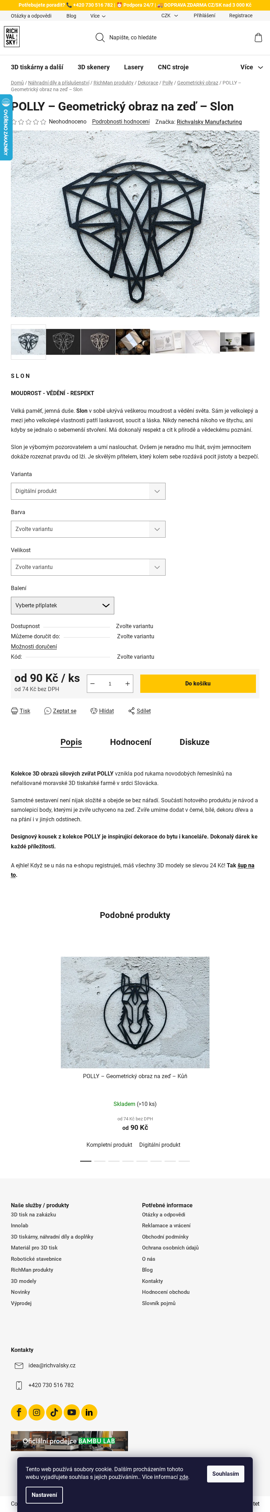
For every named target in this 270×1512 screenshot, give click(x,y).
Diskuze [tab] (195, 742)
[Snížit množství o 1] (92, 683)
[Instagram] (36, 1412)
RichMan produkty (32, 1270)
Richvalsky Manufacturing (209, 122)
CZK (166, 15)
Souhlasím (225, 1473)
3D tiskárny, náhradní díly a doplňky (52, 1237)
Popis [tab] (71, 742)
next (253, 1057)
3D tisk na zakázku (33, 1215)
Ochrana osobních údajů (170, 1248)
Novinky (20, 1292)
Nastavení (44, 1495)
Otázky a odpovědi (31, 16)
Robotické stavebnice (36, 1259)
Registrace (240, 15)
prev (16, 1057)
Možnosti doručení (34, 646)
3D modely (23, 1281)
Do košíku (198, 683)
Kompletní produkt (109, 1144)
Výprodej (21, 1303)
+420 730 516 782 (51, 1385)
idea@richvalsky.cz (52, 1365)
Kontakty (152, 1281)
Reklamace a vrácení (166, 1225)
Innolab (19, 1225)
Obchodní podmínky (165, 1237)
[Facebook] (19, 1412)
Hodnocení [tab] (131, 742)
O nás (148, 1259)
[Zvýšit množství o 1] (127, 683)
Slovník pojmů (158, 1303)
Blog (71, 16)
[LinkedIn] (89, 1412)
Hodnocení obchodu (165, 1292)
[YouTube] (72, 1412)
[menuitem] (37, 67)
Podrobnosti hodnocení (121, 121)
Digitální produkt (159, 1144)
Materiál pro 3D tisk (34, 1248)
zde (183, 1477)
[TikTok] (54, 1412)
